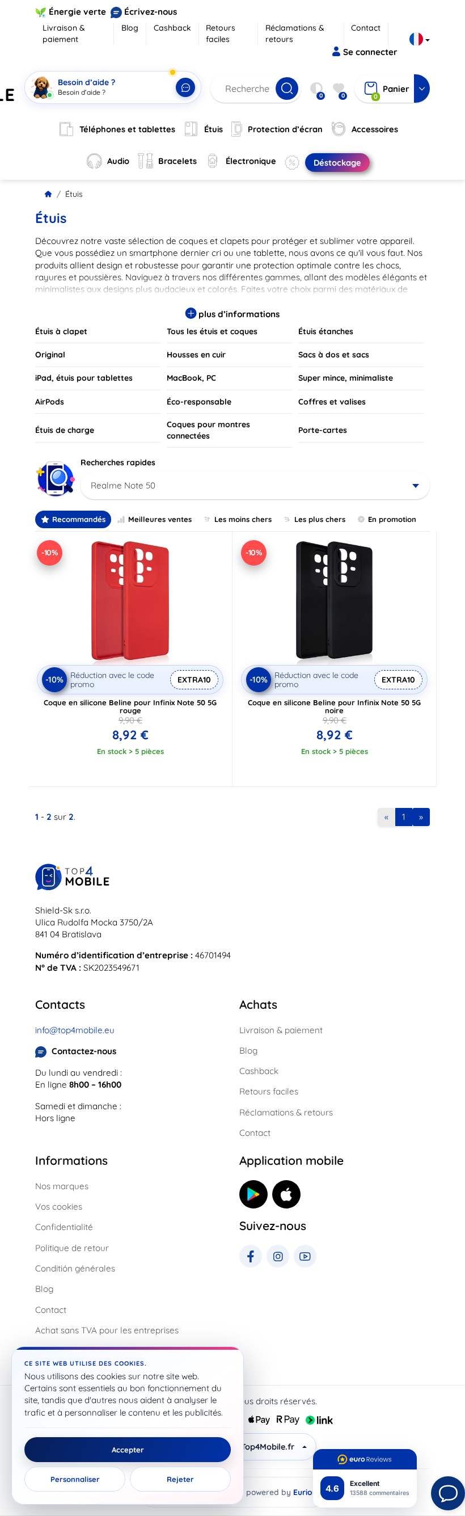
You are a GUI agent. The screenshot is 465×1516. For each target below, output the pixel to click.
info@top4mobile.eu (75, 1030)
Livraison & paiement (64, 33)
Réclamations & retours (294, 33)
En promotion (392, 519)
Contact (366, 28)
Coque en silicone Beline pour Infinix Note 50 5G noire (334, 706)
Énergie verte (77, 11)
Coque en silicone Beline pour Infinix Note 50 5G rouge (130, 706)
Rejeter (180, 1479)
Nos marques (61, 1186)
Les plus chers (319, 519)
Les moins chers (243, 519)
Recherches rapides (118, 462)
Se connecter (370, 52)
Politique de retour (72, 1248)
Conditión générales (75, 1268)
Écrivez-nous (150, 11)
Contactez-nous (84, 1051)
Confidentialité (64, 1227)
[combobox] (255, 485)
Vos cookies (58, 1206)
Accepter (128, 1449)
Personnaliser (75, 1479)
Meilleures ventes (160, 519)
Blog (129, 28)
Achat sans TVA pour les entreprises (107, 1330)
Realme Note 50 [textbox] (123, 485)
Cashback (172, 28)
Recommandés (78, 519)
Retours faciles (220, 33)
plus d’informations (238, 314)
